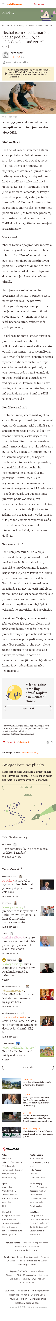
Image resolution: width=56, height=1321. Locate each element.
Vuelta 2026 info (36, 1158)
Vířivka (33, 1264)
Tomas (5, 933)
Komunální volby (9, 1177)
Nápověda (14, 1294)
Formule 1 (6, 1202)
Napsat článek (28, 708)
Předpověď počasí (40, 1243)
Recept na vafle (36, 1202)
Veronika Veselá (9, 876)
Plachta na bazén (31, 1257)
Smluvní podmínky (40, 1290)
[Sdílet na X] (52, 742)
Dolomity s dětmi (9, 1234)
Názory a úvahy (12, 907)
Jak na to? (28, 795)
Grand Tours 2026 (37, 1177)
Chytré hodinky (38, 1279)
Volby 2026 (6, 1158)
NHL (4, 1206)
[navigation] (3, 4)
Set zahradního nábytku (37, 1261)
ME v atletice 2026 (10, 1198)
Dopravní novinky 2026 (39, 1223)
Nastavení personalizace (27, 1303)
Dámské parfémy (30, 1275)
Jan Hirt (33, 1166)
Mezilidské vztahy (30, 752)
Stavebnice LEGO (13, 1275)
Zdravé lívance (36, 1195)
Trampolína (46, 1257)
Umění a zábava (12, 938)
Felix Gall (33, 1174)
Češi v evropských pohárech (27, 1250)
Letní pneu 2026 (36, 1216)
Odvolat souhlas (38, 1299)
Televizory (26, 1279)
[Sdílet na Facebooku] (48, 742)
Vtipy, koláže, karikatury (18, 1048)
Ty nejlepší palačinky (38, 1187)
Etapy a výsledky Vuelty (39, 1162)
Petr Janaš (11, 960)
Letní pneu (43, 1275)
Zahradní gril (23, 1264)
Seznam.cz (39, 4)
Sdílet (19, 62)
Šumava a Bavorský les (11, 1223)
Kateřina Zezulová (10, 1013)
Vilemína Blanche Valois (13, 986)
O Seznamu (23, 1290)
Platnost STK (35, 1234)
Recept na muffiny (38, 1191)
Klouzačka (21, 1261)
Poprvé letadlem (9, 1219)
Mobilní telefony (37, 1271)
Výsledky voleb (8, 1166)
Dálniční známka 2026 (39, 1219)
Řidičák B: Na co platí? (39, 1227)
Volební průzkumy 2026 (12, 1162)
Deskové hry (15, 1279)
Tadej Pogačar (36, 1170)
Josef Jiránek (8, 1043)
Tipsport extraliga (9, 1195)
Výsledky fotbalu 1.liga (11, 1191)
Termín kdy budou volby (12, 1170)
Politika (7, 881)
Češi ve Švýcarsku (9, 1227)
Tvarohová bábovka (38, 1198)
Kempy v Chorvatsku (11, 1216)
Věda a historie (11, 991)
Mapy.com (27, 1243)
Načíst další (28, 1067)
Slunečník (11, 1261)
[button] (28, 98)
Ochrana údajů (38, 1294)
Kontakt (25, 1294)
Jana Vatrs (6, 903)
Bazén (20, 1257)
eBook (8, 62)
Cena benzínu (34, 1246)
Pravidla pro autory (18, 1299)
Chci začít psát (26, 787)
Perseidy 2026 (20, 1246)
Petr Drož (17, 53)
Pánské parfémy (27, 1283)
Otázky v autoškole (37, 1231)
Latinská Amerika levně (12, 1231)
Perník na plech (36, 1206)
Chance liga (7, 1187)
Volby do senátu (9, 1174)
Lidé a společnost (13, 1017)
